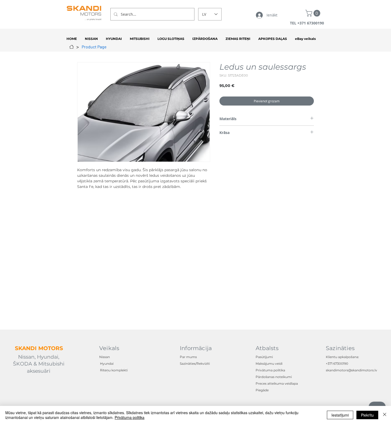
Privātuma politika (129, 417)
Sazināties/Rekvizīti (195, 364)
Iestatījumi (340, 415)
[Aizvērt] (384, 415)
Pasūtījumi (264, 357)
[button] (313, 13)
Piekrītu (367, 415)
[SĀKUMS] (71, 47)
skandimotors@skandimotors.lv (351, 370)
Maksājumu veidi (269, 364)
